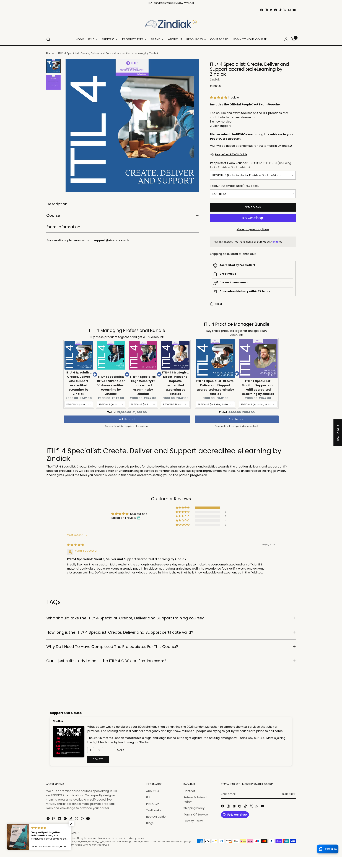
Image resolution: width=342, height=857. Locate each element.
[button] (219, 97)
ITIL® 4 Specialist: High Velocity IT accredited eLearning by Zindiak (143, 385)
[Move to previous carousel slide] (284, 689)
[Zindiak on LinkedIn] (271, 10)
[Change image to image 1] (53, 66)
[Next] (204, 3)
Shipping (216, 254)
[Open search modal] (48, 39)
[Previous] (138, 3)
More (120, 750)
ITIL (148, 797)
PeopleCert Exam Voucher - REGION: (250, 165)
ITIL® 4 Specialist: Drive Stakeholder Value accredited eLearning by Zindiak (111, 385)
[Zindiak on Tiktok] (280, 10)
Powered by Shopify (57, 848)
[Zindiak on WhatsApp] (289, 10)
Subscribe (289, 794)
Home (50, 53)
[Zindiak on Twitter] (284, 10)
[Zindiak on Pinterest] (275, 10)
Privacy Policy (193, 821)
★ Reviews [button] (338, 432)
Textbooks (153, 810)
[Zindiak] (171, 22)
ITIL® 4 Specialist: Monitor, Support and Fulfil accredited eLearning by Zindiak (258, 387)
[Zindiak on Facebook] (261, 10)
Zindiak (215, 79)
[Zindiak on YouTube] (294, 10)
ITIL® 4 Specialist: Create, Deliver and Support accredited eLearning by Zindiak (79, 383)
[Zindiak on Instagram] (266, 10)
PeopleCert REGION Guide (231, 154)
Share (219, 304)
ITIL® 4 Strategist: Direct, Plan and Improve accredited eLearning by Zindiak (175, 383)
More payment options (253, 229)
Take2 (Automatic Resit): (235, 186)
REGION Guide (156, 817)
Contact (189, 791)
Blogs (150, 823)
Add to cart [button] (127, 419)
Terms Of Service (195, 814)
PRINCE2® (152, 804)
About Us (152, 791)
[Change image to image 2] (53, 82)
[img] (75, 545)
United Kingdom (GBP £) (64, 832)
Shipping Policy (193, 808)
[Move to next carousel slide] (293, 689)
